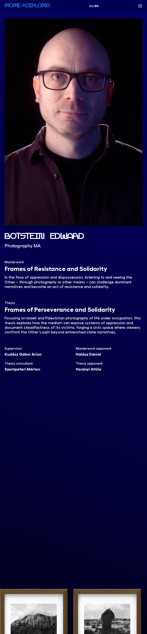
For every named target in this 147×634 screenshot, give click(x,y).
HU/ (94, 6)
